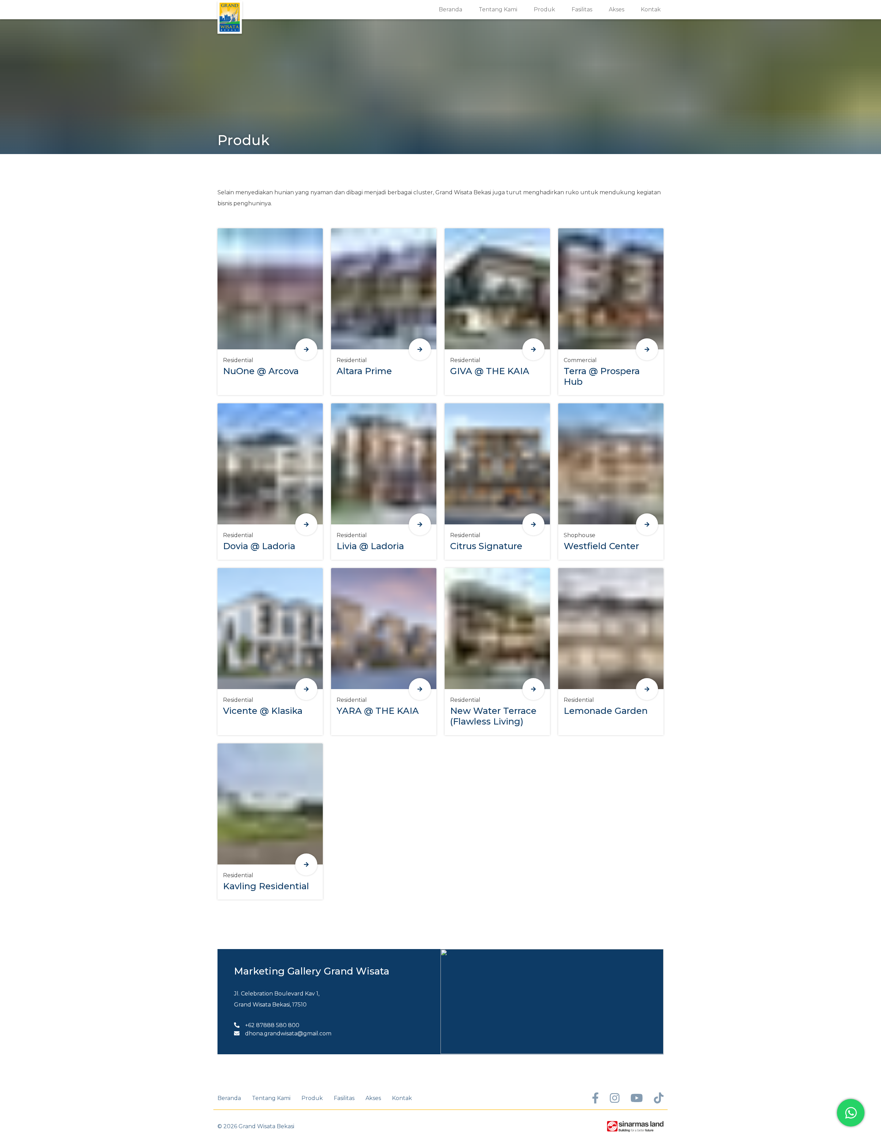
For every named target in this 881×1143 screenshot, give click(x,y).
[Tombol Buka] (306, 349)
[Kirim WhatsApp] (850, 1112)
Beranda (450, 9)
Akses (616, 9)
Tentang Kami (498, 9)
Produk (544, 9)
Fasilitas (582, 9)
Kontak (651, 9)
